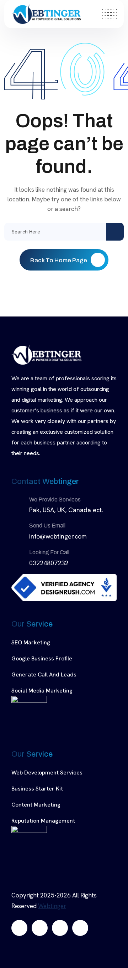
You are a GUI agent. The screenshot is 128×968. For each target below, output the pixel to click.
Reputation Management (43, 820)
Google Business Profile (41, 658)
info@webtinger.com (58, 536)
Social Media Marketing (42, 690)
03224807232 (48, 563)
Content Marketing (35, 804)
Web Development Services (46, 772)
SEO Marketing (30, 642)
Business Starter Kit (37, 788)
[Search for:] (64, 232)
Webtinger (52, 906)
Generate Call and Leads (43, 674)
